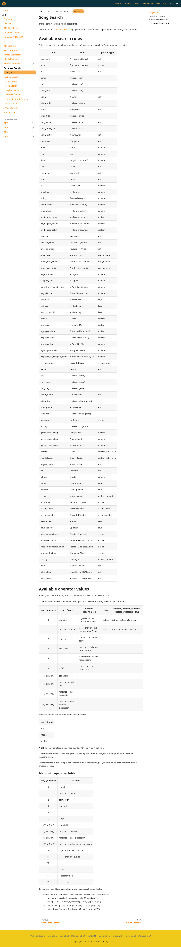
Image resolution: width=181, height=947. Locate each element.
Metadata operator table (160, 23)
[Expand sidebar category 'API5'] (33, 128)
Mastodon (103, 936)
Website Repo (36, 936)
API (164, 3)
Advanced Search (64, 29)
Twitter (90, 936)
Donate (127, 3)
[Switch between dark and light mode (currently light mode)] (177, 4)
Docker (137, 3)
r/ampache (143, 936)
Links (171, 3)
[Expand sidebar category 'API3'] (33, 136)
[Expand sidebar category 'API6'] (33, 123)
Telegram (129, 936)
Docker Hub (76, 936)
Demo (118, 3)
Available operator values (158, 20)
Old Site (51, 936)
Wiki (158, 3)
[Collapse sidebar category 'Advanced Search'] (33, 68)
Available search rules (157, 16)
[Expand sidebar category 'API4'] (33, 132)
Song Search (153, 12)
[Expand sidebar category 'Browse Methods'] (33, 64)
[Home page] (41, 11)
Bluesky (116, 936)
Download (148, 3)
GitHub (63, 936)
